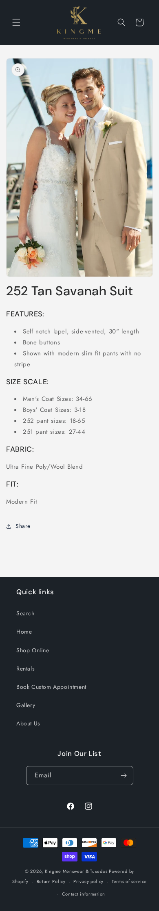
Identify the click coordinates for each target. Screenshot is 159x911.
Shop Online (32, 650)
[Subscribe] (124, 775)
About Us (28, 723)
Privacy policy (88, 881)
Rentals (25, 668)
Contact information (83, 894)
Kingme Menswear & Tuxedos (76, 871)
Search (25, 613)
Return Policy (51, 881)
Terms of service (129, 881)
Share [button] (23, 526)
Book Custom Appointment (51, 687)
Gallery (25, 705)
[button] (16, 22)
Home (24, 632)
